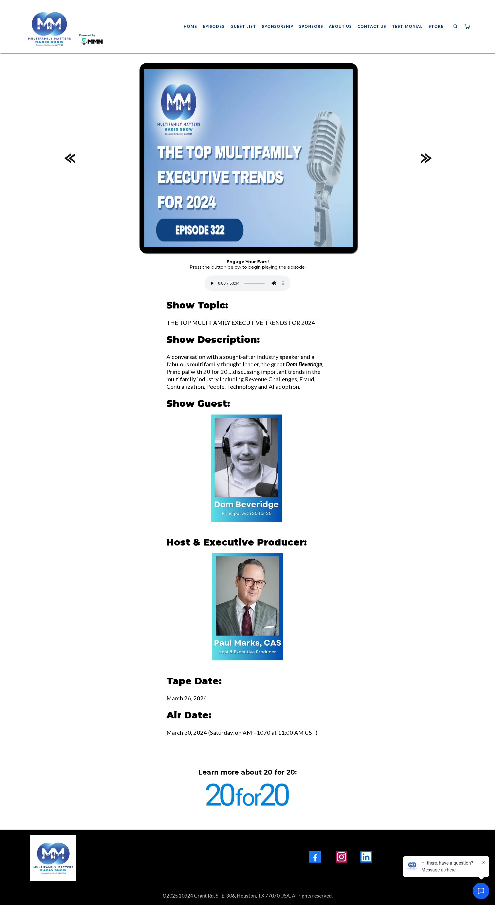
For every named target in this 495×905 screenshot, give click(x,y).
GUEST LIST (243, 26)
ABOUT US (340, 26)
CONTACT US (372, 26)
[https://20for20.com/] (247, 796)
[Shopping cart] (467, 26)
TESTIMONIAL (407, 26)
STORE (436, 26)
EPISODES (214, 26)
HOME (190, 26)
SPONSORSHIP (277, 26)
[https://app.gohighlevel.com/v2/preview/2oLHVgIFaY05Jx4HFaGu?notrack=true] (114, 858)
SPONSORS (311, 26)
